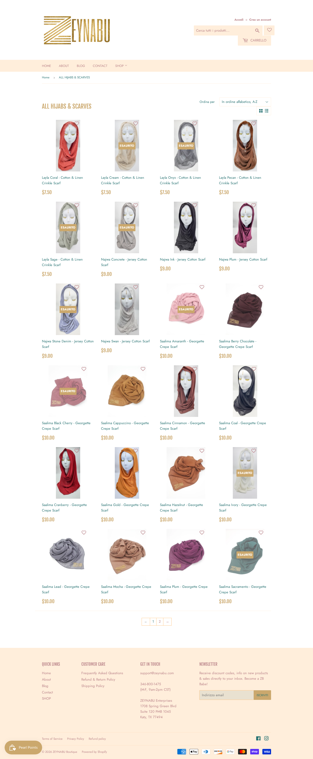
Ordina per (207, 101)
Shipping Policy (92, 685)
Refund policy (97, 739)
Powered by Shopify (94, 752)
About (64, 65)
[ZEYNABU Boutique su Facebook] (258, 739)
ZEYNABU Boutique (65, 752)
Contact (100, 65)
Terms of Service (52, 739)
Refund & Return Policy (98, 679)
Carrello (257, 40)
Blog (81, 65)
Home (46, 65)
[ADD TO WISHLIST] (76, 123)
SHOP (120, 65)
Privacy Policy (75, 739)
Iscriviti (262, 695)
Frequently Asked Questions (102, 673)
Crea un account (260, 19)
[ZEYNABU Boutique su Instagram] (266, 739)
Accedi (239, 19)
